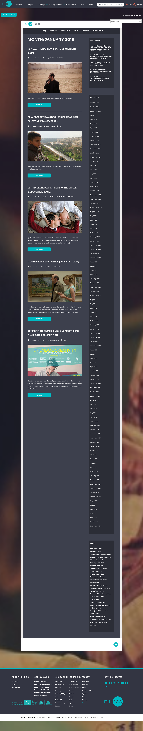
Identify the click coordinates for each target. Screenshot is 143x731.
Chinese (58, 687)
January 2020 (94, 241)
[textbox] (112, 4)
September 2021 (95, 157)
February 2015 (95, 476)
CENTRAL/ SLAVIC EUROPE (66, 197)
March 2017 (94, 371)
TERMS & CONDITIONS (63, 717)
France (102, 577)
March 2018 (94, 320)
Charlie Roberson (37, 126)
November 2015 (95, 438)
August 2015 (94, 450)
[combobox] (112, 4)
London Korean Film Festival (100, 605)
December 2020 (95, 195)
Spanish (85, 694)
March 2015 (94, 471)
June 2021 (93, 170)
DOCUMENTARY (95, 568)
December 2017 (95, 333)
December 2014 (95, 484)
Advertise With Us (40, 695)
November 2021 (95, 149)
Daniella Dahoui (36, 197)
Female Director (74, 684)
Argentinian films (96, 548)
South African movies (97, 616)
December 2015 (95, 434)
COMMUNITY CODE (97, 717)
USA (105, 622)
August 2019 (94, 262)
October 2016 (94, 392)
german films (94, 582)
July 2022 (93, 115)
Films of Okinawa (75, 687)
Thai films (93, 622)
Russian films (94, 613)
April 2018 (93, 316)
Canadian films (105, 557)
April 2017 (93, 367)
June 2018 (93, 308)
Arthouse (58, 681)
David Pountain (36, 58)
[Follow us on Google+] (106, 686)
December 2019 (95, 245)
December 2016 (95, 383)
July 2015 (93, 455)
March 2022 (94, 132)
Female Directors (96, 571)
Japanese (72, 703)
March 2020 (94, 232)
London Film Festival (97, 602)
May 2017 (93, 362)
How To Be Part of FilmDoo (43, 684)
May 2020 (93, 224)
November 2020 (95, 199)
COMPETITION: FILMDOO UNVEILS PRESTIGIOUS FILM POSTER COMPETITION (53, 333)
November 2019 (95, 249)
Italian (71, 700)
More (84, 703)
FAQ (13, 684)
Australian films (95, 551)
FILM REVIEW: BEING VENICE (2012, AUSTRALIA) (53, 261)
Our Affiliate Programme (42, 692)
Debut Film (59, 700)
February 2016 (95, 425)
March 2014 (94, 522)
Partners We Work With (42, 690)
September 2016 (95, 396)
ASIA (60, 126)
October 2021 (94, 153)
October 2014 (94, 492)
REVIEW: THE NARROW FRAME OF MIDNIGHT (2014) (52, 51)
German (71, 694)
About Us (15, 681)
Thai (83, 697)
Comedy (93, 563)
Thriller (84, 700)
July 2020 (93, 216)
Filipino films (94, 574)
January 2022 (94, 140)
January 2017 (94, 379)
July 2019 (93, 266)
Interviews (65, 31)
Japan (102, 591)
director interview (96, 565)
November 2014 (95, 488)
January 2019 (94, 283)
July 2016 (93, 404)
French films (94, 580)
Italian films (94, 591)
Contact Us (16, 687)
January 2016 (94, 429)
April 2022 (93, 128)
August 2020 (94, 211)
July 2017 (93, 354)
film (102, 574)
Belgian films (94, 554)
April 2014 (93, 517)
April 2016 (93, 417)
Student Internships (41, 687)
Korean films (106, 594)
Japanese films (95, 594)
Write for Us (98, 31)
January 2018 (94, 329)
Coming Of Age (60, 694)
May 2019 (93, 270)
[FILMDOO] (113, 701)
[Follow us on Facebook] (110, 683)
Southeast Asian (88, 691)
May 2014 (93, 513)
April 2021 (93, 178)
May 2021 (93, 174)
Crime (57, 697)
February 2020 (95, 237)
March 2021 (94, 182)
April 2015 (93, 467)
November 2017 (95, 337)
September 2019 (95, 258)
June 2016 (93, 408)
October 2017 (94, 341)
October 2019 (94, 253)
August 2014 (94, 501)
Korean (71, 706)
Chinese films (100, 560)
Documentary (60, 703)
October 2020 (94, 203)
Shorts (84, 687)
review (107, 611)
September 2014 (95, 496)
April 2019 (93, 274)
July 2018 (93, 304)
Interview (106, 588)
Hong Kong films (96, 585)
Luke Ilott (34, 266)
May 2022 (93, 123)
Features (53, 31)
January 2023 (94, 103)
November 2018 (95, 287)
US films (93, 625)
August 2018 (94, 299)
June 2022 (93, 119)
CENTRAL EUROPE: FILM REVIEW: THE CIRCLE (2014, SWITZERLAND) (52, 189)
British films (94, 557)
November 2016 (95, 387)
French (71, 691)
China (92, 560)
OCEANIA (57, 266)
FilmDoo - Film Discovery (39, 340)
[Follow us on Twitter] (106, 683)
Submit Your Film (40, 681)
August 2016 (94, 400)
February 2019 (95, 279)
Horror (105, 585)
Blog (44, 31)
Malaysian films (95, 608)
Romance (85, 681)
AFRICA (60, 58)
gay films (103, 580)
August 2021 (94, 161)
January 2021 (94, 191)
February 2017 (94, 375)
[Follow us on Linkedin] (118, 683)
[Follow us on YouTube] (122, 683)
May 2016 (93, 413)
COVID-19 (100, 563)
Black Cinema (60, 684)
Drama (105, 568)
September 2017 (95, 346)
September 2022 (95, 111)
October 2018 (94, 291)
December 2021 (95, 144)
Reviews (85, 31)
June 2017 (93, 358)
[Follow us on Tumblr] (126, 683)
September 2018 (95, 295)
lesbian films (94, 597)
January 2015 (94, 480)
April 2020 (93, 228)
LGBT (102, 597)
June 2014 (93, 509)
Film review (94, 577)
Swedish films (106, 619)
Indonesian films (96, 588)
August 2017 (94, 350)
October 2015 (94, 442)
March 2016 (94, 421)
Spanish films (95, 619)
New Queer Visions (96, 611)
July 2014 (93, 505)
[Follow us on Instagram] (114, 683)
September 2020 (96, 207)
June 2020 (93, 220)
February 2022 (95, 136)
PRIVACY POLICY (80, 717)
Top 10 (101, 622)
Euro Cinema (73, 681)
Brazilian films (106, 554)
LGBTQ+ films (94, 599)
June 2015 (93, 459)
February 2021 (94, 186)
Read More (39, 105)
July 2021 (93, 165)
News (76, 31)
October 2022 (94, 107)
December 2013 (95, 526)
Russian (85, 684)
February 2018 (95, 325)
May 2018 (93, 312)
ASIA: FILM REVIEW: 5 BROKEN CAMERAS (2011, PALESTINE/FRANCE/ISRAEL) (53, 119)
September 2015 (95, 446)
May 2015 (93, 463)
